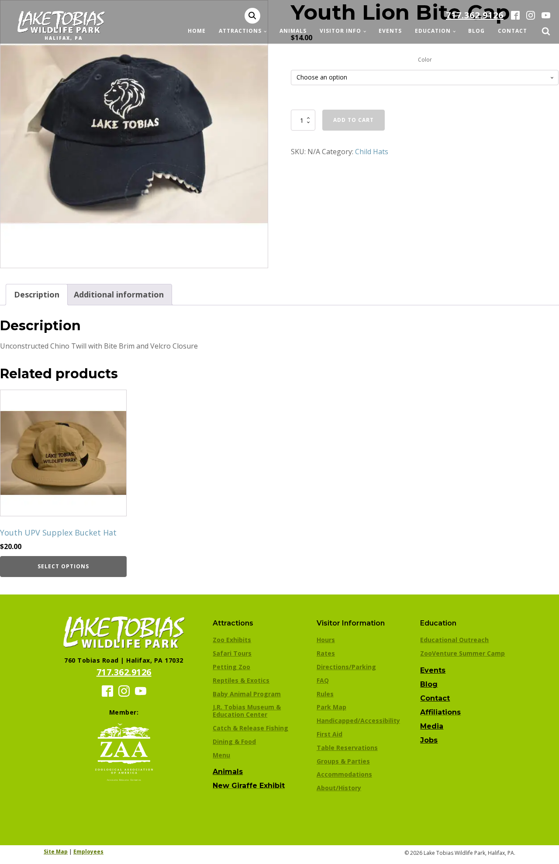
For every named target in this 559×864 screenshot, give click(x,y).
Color (425, 59)
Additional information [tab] (119, 294)
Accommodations (344, 774)
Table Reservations (347, 747)
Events (390, 31)
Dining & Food (234, 741)
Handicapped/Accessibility (358, 720)
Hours (326, 640)
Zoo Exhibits (232, 640)
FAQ (323, 680)
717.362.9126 (475, 15)
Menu (221, 755)
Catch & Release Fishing (250, 728)
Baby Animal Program (247, 694)
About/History (339, 788)
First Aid (329, 734)
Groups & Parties (343, 761)
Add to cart (353, 120)
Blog (476, 31)
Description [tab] (36, 294)
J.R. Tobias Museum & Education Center (247, 711)
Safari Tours (232, 653)
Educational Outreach (454, 640)
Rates (326, 653)
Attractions (240, 31)
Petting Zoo (231, 667)
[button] (252, 16)
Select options (63, 566)
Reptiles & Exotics (241, 680)
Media (431, 726)
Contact (512, 31)
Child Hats (371, 151)
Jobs (429, 740)
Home (197, 31)
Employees (88, 851)
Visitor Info (340, 31)
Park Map (331, 707)
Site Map (56, 851)
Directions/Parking (346, 667)
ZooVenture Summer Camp (462, 653)
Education (433, 31)
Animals (293, 31)
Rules (325, 694)
